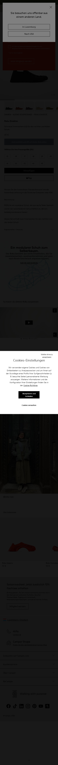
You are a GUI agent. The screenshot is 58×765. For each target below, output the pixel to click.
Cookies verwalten (29, 405)
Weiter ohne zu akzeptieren (47, 355)
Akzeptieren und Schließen (29, 394)
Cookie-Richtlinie (30, 385)
